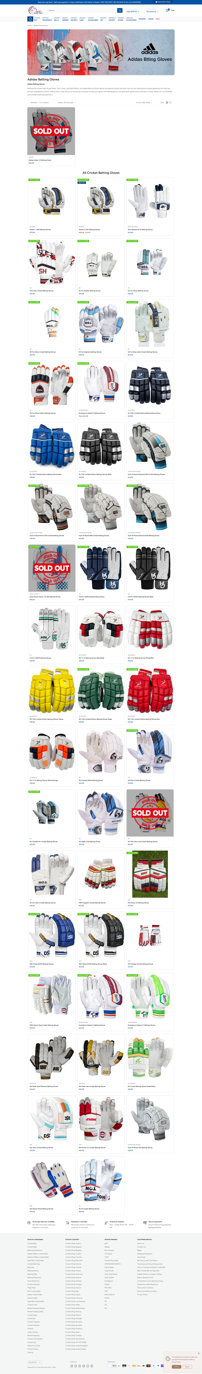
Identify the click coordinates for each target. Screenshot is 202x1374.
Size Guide (141, 1257)
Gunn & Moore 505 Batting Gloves (140, 1148)
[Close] (199, 1353)
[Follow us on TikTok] (91, 1366)
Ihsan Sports (109, 1278)
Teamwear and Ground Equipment (150, 1264)
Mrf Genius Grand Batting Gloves (41, 1209)
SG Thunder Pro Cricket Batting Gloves (44, 842)
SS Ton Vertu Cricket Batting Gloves (43, 903)
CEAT (107, 1257)
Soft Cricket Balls (34, 1291)
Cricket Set (31, 1342)
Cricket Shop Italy (72, 1291)
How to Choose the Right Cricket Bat (151, 1267)
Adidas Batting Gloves (41, 25)
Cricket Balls (32, 1247)
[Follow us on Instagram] (79, 1366)
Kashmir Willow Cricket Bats (38, 1257)
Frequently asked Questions (147, 1284)
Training (30, 1352)
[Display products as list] (170, 102)
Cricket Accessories (34, 1339)
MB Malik (33, 1083)
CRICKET (37, 19)
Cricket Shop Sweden (73, 1335)
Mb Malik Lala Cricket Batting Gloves (92, 1086)
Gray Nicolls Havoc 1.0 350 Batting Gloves (45, 597)
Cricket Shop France (73, 1271)
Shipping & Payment (144, 1254)
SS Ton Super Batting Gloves (89, 1209)
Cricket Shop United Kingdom (76, 1346)
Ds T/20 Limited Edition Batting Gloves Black (95, 474)
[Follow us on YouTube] (87, 1366)
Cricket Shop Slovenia (73, 1329)
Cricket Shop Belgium (73, 1247)
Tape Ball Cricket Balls (35, 1301)
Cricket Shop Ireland (73, 1288)
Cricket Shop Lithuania (73, 1298)
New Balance (133, 226)
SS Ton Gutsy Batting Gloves (138, 291)
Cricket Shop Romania (73, 1322)
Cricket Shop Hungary (73, 1284)
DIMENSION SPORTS (113, 1264)
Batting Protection (34, 1278)
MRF (80, 900)
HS (31, 288)
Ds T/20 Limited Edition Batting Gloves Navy (144, 413)
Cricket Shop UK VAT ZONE (75, 1342)
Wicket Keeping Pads (35, 1312)
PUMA (107, 1298)
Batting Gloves (32, 1271)
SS (79, 288)
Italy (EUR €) (33, 1362)
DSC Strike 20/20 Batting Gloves (42, 964)
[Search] (119, 10)
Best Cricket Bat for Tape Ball (148, 1271)
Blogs (139, 1250)
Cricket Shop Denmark (73, 1260)
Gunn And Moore (111, 1274)
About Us (140, 1243)
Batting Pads (32, 1274)
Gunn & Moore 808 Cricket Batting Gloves (94, 536)
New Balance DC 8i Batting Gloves (140, 230)
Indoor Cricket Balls (34, 1295)
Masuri (32, 226)
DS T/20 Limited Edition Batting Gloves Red (144, 719)
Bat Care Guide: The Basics (147, 1260)
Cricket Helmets (33, 1284)
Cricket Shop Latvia (72, 1295)
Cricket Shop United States (75, 1349)
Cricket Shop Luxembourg (75, 1301)
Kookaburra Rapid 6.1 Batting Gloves (92, 413)
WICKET (65, 19)
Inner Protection (33, 1281)
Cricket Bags (32, 1315)
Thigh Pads (31, 1288)
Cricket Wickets (33, 1325)
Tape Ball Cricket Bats (35, 1260)
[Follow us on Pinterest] (83, 1366)
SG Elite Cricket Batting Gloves (139, 780)
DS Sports (131, 410)
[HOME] (30, 17)
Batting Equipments (34, 1250)
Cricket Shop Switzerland (75, 1339)
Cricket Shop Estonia (73, 1264)
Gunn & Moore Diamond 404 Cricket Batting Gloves (146, 474)
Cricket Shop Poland (73, 1315)
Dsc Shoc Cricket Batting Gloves (41, 1148)
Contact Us (141, 1247)
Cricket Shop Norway (73, 1312)
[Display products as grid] (167, 102)
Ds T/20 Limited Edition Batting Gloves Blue (45, 474)
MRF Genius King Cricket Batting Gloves (44, 1025)
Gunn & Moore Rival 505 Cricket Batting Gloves (47, 536)
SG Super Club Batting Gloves (89, 842)
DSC (31, 961)
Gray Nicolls (34, 594)
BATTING (47, 19)
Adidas (31, 157)
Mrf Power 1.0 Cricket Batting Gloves (92, 1148)
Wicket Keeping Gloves (36, 1308)
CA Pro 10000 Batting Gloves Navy (91, 597)
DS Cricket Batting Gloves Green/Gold (141, 1086)
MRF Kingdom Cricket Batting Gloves (92, 903)
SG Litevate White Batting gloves (91, 780)
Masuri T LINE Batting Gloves (40, 230)
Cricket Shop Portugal (73, 1318)
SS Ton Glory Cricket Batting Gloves (43, 352)
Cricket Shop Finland (73, 1267)
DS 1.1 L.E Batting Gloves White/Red (141, 658)
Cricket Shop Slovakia (73, 1325)
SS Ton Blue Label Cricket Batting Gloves (142, 352)
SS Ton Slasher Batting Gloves (89, 291)
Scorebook (31, 1318)
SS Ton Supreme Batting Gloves (90, 352)
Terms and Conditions (145, 1288)
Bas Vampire (109, 1250)
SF (106, 1301)
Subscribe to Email (164, 2)
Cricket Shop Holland (73, 1281)
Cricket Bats (32, 1243)
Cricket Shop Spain (72, 1332)
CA (80, 594)
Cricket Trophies (33, 1322)
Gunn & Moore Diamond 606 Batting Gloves (143, 536)
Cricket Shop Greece (73, 1278)
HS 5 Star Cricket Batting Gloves (41, 291)
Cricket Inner (32, 1305)
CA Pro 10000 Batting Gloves (40, 658)
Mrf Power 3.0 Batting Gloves (138, 903)
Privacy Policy (142, 1295)
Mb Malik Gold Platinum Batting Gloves (44, 1086)
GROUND (131, 19)
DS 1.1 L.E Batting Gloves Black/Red (91, 658)
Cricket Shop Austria (73, 1243)
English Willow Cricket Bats (37, 1254)
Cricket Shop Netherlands (75, 1308)
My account (152, 11)
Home (29, 25)
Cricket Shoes (32, 1349)
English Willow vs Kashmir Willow (149, 1274)
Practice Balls (32, 1298)
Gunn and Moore (134, 471)
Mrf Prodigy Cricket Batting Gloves (140, 964)
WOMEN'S (112, 19)
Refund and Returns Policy (147, 1291)
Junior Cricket (32, 1332)
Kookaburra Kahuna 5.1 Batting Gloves (141, 1025)
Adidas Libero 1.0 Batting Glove (40, 160)
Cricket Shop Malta (72, 1305)
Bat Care (30, 1267)
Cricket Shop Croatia (73, 1254)
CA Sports (108, 1254)
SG (80, 777)
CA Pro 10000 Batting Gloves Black (140, 597)
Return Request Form (145, 1278)
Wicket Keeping (33, 1335)
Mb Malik (108, 1288)
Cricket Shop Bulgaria (73, 1250)
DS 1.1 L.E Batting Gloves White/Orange (44, 780)
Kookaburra (83, 410)
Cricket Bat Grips (33, 1264)
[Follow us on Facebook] (71, 1366)
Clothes (30, 1329)
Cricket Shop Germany (73, 1274)
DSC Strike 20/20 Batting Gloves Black (93, 964)
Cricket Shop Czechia (73, 1257)
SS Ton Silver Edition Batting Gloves (43, 413)
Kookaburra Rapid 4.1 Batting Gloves (92, 1025)
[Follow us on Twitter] (75, 1366)
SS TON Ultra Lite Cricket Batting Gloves (142, 842)
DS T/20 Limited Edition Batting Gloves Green (95, 719)
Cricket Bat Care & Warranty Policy (150, 1281)
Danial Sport (109, 1267)
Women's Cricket (33, 1346)
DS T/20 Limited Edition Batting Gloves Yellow (46, 719)
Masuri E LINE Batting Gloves (89, 230)
